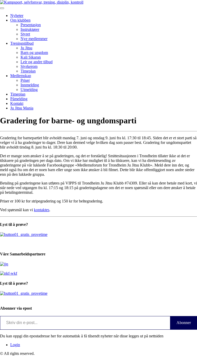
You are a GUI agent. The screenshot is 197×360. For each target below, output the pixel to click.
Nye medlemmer (34, 38)
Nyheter (16, 15)
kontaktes (41, 210)
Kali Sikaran (31, 57)
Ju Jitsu (26, 48)
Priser (25, 80)
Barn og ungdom (34, 52)
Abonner (183, 322)
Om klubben (20, 20)
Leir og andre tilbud (37, 62)
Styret (25, 34)
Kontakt (16, 103)
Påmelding (18, 99)
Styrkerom (29, 66)
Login (15, 345)
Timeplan (28, 71)
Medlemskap (20, 75)
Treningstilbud (22, 43)
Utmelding (29, 89)
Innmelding (30, 85)
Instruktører (30, 29)
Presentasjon (31, 25)
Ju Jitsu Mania (21, 108)
